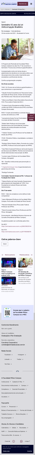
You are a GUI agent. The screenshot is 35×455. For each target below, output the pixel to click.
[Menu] (31, 4)
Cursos (3, 406)
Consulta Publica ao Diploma (16, 431)
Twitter (19, 359)
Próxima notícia (24, 255)
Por (10, 31)
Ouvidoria (4, 397)
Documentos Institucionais (9, 385)
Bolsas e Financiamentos (9, 410)
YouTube (7, 364)
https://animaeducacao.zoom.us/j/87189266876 (16, 232)
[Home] (2, 9)
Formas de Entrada (25, 410)
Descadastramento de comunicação (12, 393)
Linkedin (7, 359)
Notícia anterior (10, 255)
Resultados (22, 428)
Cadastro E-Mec (17, 382)
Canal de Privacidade (18, 389)
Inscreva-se (22, 4)
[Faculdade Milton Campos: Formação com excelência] (9, 4)
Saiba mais (6, 451)
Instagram (21, 354)
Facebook (8, 354)
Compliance (5, 389)
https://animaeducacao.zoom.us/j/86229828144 (16, 226)
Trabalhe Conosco (6, 414)
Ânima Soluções (21, 414)
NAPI (3, 431)
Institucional (5, 382)
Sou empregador (6, 418)
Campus (23, 385)
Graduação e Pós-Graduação (11, 336)
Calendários (5, 428)
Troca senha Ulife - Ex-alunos (10, 435)
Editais (14, 428)
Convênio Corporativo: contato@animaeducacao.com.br (13, 344)
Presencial (12, 406)
